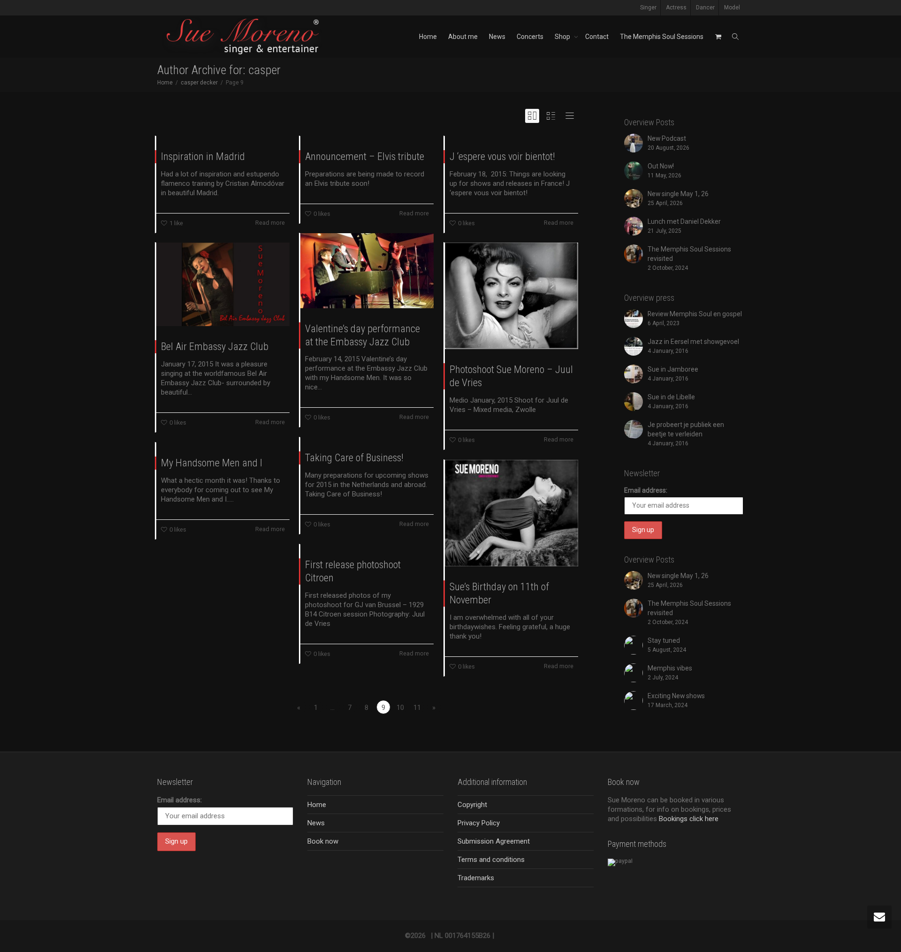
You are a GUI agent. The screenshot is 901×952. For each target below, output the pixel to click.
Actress (676, 7)
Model (732, 7)
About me (463, 36)
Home (428, 36)
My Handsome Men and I (211, 463)
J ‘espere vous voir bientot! (502, 156)
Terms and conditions (491, 859)
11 (417, 707)
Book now (322, 841)
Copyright (472, 804)
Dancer (705, 7)
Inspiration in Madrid (203, 156)
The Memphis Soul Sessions (661, 36)
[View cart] (718, 36)
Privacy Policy (479, 823)
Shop (563, 36)
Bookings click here (688, 819)
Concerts (530, 36)
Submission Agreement (494, 841)
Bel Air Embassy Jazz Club (214, 346)
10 (400, 707)
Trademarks (476, 878)
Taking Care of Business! (354, 458)
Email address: (645, 490)
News (497, 36)
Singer (648, 7)
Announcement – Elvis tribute (364, 156)
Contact (597, 36)
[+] (367, 270)
